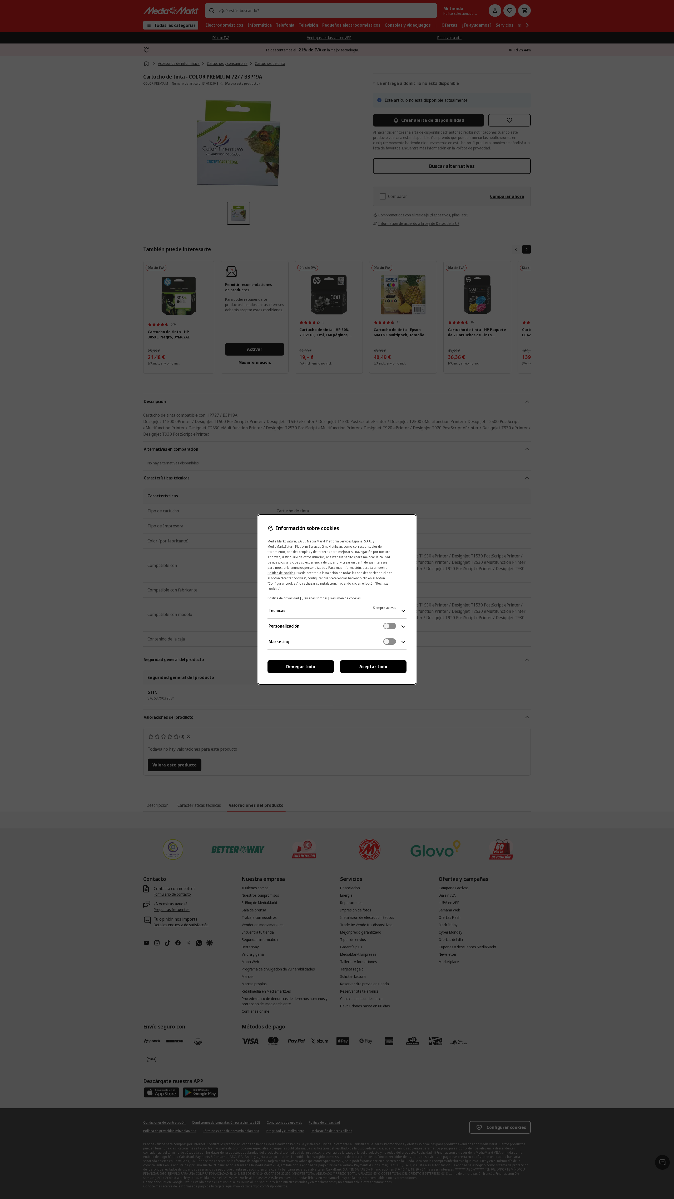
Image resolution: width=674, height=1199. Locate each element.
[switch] (389, 626)
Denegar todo (300, 666)
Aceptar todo (373, 666)
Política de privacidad (283, 598)
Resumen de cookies (345, 598)
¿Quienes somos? (314, 598)
